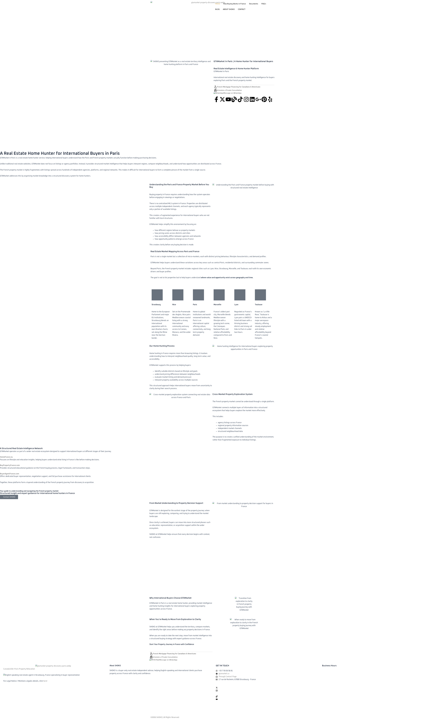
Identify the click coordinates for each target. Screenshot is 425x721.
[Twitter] (265, 687)
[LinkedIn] (265, 693)
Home (217, 4)
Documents (253, 4)
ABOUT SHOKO (229, 9)
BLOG (217, 9)
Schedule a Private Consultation (229, 90)
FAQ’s (263, 4)
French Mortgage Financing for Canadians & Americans (238, 87)
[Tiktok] (265, 696)
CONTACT (241, 9)
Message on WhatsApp (232, 93)
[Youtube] (265, 699)
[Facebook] (265, 684)
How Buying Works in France (234, 4)
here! (45, 681)
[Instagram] (265, 690)
